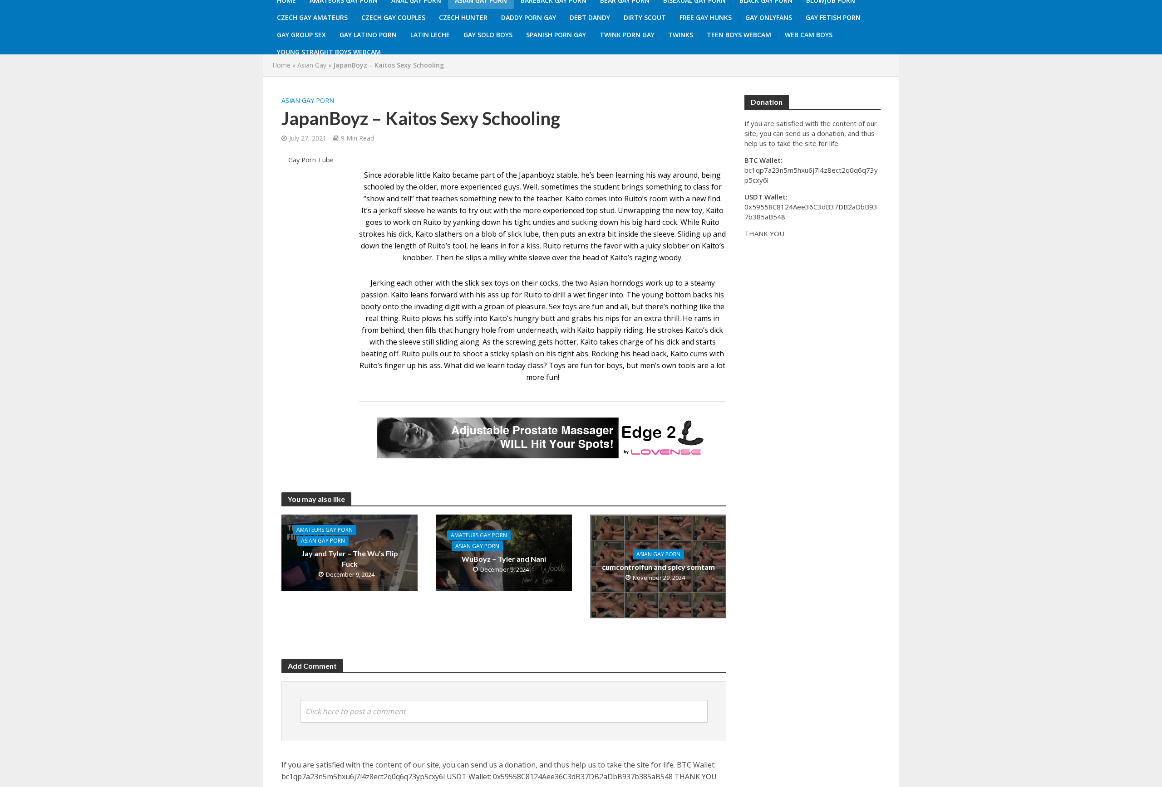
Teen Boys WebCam (739, 34)
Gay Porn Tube (311, 159)
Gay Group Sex (301, 34)
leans (419, 295)
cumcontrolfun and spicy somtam (658, 567)
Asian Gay (311, 65)
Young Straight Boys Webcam (329, 52)
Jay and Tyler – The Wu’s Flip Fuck (349, 558)
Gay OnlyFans (768, 17)
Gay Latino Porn (368, 34)
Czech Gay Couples (393, 17)
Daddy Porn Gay (528, 17)
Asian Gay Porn (307, 100)
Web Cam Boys (808, 34)
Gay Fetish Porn (833, 17)
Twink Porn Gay (627, 34)
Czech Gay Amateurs (312, 17)
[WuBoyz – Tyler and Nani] (504, 552)
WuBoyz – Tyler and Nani (504, 558)
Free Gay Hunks (705, 17)
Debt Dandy (590, 17)
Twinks (680, 34)
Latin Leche (430, 34)
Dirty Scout (645, 17)
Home (281, 65)
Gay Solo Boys (487, 34)
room (658, 199)
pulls (430, 354)
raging (646, 257)
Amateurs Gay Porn (324, 530)
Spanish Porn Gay (556, 34)
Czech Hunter (463, 17)
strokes (671, 330)
